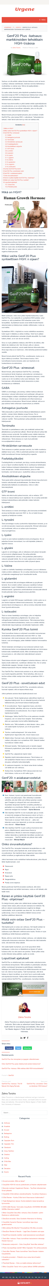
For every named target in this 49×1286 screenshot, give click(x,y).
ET (20, 1277)
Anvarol (6, 1130)
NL (17, 1277)
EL (33, 1277)
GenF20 (11, 1075)
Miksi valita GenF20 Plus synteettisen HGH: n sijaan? (20, 131)
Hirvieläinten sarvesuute (13, 142)
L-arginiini (9, 164)
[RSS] (24, 2)
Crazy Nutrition (9, 1151)
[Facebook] (28, 1038)
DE (29, 1277)
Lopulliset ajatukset (10, 182)
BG (7, 1277)
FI (23, 1277)
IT (42, 1277)
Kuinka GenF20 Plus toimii (12, 169)
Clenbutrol (7, 1147)
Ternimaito (9, 140)
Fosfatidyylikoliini (11, 144)
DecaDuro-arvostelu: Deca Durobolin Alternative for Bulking (22, 1218)
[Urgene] (24, 9)
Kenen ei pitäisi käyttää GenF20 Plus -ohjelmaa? (19, 178)
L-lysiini (9, 155)
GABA (8, 135)
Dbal (5, 1165)
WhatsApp (27, 1048)
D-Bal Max (7, 1161)
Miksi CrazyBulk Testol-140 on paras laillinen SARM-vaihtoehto (23, 1266)
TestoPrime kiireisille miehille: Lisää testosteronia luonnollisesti (23, 1235)
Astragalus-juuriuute (12, 137)
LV (45, 1277)
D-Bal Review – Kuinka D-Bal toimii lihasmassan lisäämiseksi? (23, 1197)
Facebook (9, 1048)
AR (3, 1277)
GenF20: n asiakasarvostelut (12, 173)
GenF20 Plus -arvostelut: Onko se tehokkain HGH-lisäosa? (37, 1083)
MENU (43, 20)
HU (39, 1277)
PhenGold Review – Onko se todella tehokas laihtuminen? (22, 1263)
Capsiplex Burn (9, 1140)
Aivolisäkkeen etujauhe (13, 146)
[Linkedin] (21, 1038)
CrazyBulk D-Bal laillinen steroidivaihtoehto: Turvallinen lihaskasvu (25, 1194)
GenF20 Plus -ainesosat (11, 133)
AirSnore (7, 1123)
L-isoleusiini (10, 167)
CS (10, 1277)
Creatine (7, 1154)
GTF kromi (9, 149)
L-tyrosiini (9, 153)
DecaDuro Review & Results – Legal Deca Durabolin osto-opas (23, 1231)
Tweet (18, 1048)
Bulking (6, 1137)
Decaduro (7, 1168)
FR (26, 1277)
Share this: (10, 185)
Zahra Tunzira (9, 1093)
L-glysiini (9, 158)
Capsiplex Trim (9, 1144)
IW (36, 1277)
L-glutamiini (10, 162)
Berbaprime (8, 1133)
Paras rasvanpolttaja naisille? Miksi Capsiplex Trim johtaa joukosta (25, 1248)
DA (13, 1277)
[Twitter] (24, 1038)
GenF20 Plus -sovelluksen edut (13, 171)
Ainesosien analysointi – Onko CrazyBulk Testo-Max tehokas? (23, 1244)
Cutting (6, 1158)
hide (23, 125)
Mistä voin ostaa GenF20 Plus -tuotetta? (16, 180)
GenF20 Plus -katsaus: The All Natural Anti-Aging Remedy (12, 1083)
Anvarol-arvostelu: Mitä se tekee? (14, 1181)
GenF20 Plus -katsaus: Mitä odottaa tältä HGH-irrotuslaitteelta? (23, 1068)
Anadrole (7, 1126)
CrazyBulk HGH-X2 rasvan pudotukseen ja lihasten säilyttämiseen (24, 1184)
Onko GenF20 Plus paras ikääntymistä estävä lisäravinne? (21, 1064)
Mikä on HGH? (8, 128)
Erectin (6, 1172)
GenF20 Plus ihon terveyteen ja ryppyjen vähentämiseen (20, 1059)
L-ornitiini (9, 151)
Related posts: (11, 187)
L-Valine (9, 160)
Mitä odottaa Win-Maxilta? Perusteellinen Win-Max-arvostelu (23, 1228)
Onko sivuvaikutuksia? (10, 176)
